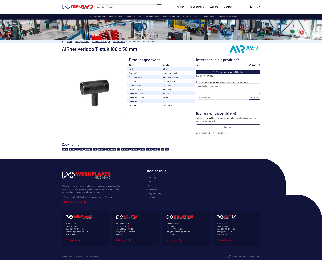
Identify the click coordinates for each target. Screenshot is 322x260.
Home (69, 41)
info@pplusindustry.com (125, 232)
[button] (257, 6)
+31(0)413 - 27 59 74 (177, 229)
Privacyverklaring (153, 193)
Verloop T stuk (119, 41)
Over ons (213, 6)
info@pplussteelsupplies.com (178, 232)
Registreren (222, 133)
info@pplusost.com (224, 232)
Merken (180, 6)
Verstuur (254, 97)
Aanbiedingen (197, 6)
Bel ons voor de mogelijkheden (229, 72)
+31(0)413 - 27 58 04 (76, 229)
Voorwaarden (151, 189)
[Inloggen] (250, 7)
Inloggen (228, 127)
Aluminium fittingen (101, 41)
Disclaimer (150, 197)
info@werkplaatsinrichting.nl (77, 232)
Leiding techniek (82, 41)
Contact (228, 6)
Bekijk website (71, 240)
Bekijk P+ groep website (72, 202)
